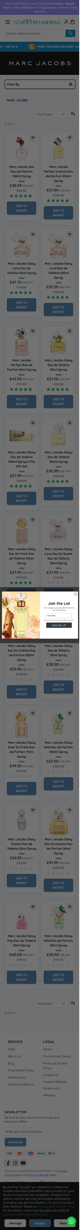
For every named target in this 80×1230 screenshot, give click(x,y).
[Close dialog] (75, 594)
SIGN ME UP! (59, 625)
